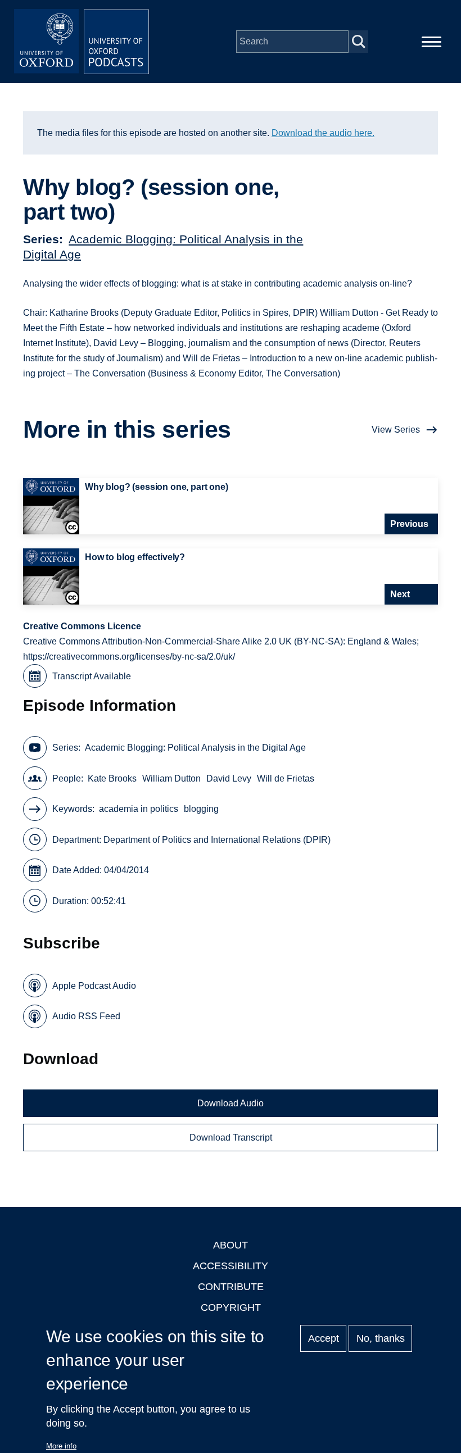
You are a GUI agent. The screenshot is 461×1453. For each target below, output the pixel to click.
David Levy (228, 778)
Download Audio (230, 1103)
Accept (323, 1338)
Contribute (231, 1286)
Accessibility (230, 1266)
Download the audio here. (323, 133)
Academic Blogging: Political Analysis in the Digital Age (195, 747)
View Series (396, 429)
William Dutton (171, 778)
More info (61, 1446)
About (230, 1245)
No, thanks (380, 1338)
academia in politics (138, 809)
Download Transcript (230, 1137)
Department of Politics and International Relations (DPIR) (217, 839)
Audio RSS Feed (86, 1016)
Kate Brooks (112, 778)
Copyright (231, 1307)
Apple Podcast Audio (94, 986)
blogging (201, 809)
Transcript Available (91, 676)
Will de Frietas (285, 778)
